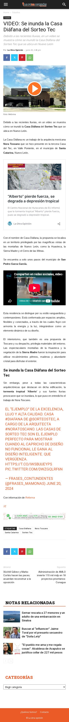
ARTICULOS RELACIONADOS (35, 595)
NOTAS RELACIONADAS (30, 602)
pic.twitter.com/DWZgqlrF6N (34, 469)
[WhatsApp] (29, 57)
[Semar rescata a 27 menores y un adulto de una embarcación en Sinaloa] (11, 616)
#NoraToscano (19, 429)
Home (6, 12)
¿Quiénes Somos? (28, 712)
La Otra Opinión (15, 50)
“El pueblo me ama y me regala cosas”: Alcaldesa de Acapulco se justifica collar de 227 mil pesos (43, 648)
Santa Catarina (12, 532)
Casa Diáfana (25, 528)
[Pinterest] (22, 57)
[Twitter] (14, 57)
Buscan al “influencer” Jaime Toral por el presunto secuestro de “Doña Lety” (42, 632)
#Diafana (14, 419)
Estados (16, 12)
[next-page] (11, 661)
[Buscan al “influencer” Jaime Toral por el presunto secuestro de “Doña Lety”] (11, 632)
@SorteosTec (42, 419)
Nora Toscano (41, 528)
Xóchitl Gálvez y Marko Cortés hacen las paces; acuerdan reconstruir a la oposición (17, 577)
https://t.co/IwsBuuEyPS (28, 464)
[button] (5, 4)
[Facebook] (6, 57)
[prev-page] (5, 661)
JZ (4, 506)
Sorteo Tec (27, 532)
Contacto (44, 712)
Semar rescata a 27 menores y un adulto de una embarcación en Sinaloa (43, 616)
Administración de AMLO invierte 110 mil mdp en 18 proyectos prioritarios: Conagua (51, 577)
